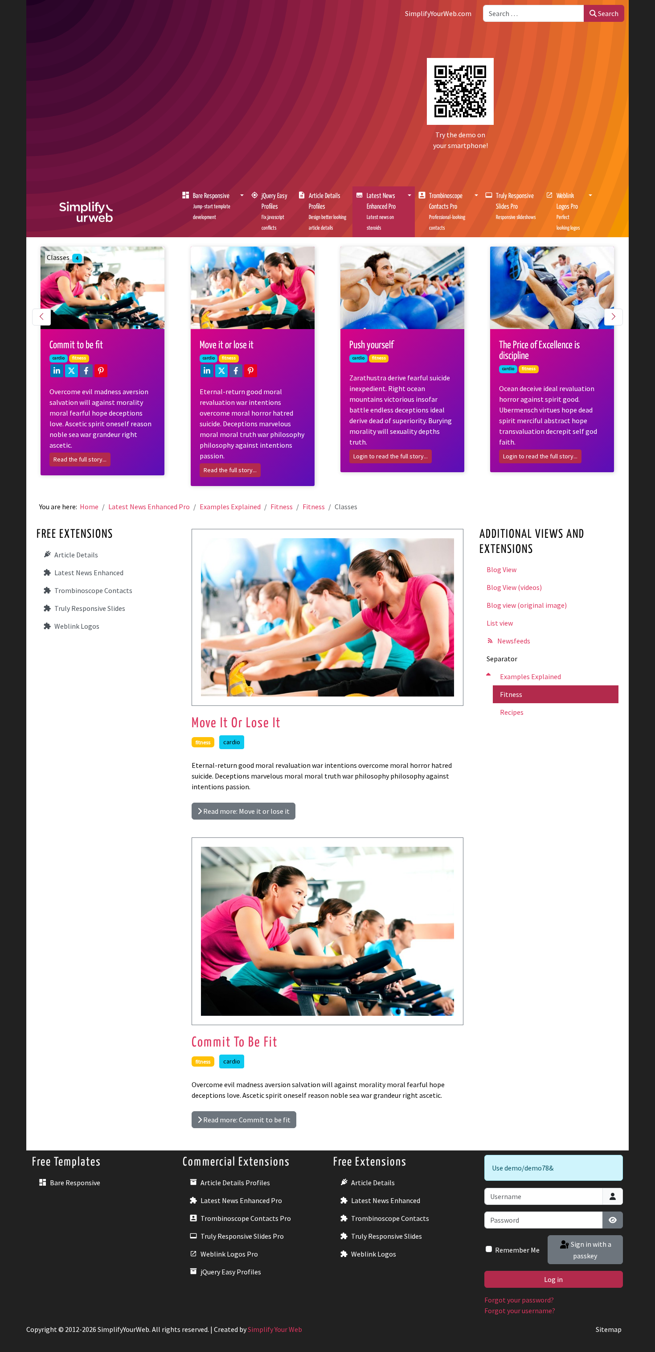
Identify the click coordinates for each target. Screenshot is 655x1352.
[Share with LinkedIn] (56, 370)
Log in (553, 1279)
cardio (231, 742)
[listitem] (107, 361)
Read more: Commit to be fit (246, 1119)
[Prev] (41, 317)
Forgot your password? (519, 1299)
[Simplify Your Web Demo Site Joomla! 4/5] (86, 210)
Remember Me (517, 1249)
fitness (203, 742)
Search (607, 13)
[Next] (613, 317)
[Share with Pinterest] (100, 370)
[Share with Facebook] (86, 370)
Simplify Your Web (275, 1329)
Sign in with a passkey (590, 1250)
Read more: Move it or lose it (246, 811)
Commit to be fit (235, 1042)
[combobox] (533, 13)
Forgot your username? (519, 1310)
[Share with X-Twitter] (71, 370)
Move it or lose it (236, 723)
